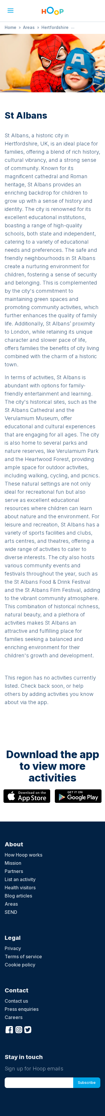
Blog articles (18, 896)
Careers (13, 1017)
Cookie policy (20, 965)
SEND (11, 912)
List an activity (20, 879)
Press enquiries (21, 1009)
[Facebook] (9, 1029)
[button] (11, 11)
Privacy (13, 948)
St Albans (84, 27)
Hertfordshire (55, 27)
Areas (29, 27)
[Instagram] (18, 1029)
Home (10, 27)
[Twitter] (28, 1029)
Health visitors (20, 887)
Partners (14, 871)
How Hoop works (23, 855)
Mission (13, 863)
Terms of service (23, 956)
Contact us (16, 1001)
